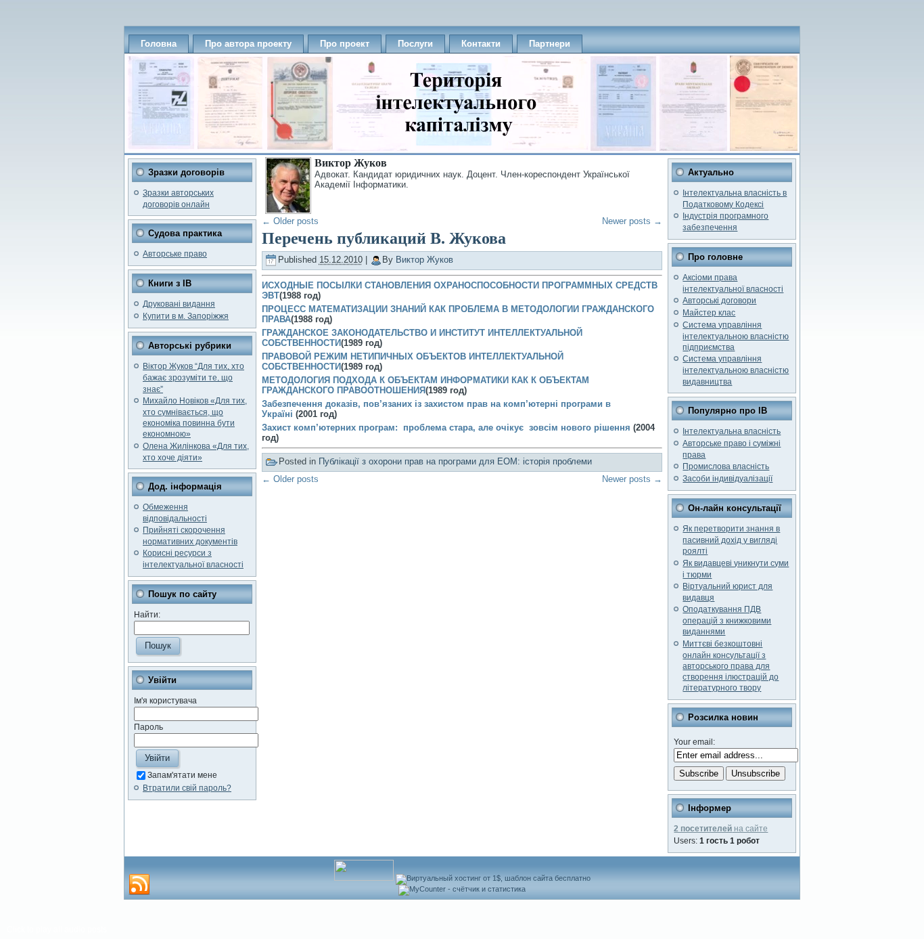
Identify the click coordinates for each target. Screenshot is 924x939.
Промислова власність (726, 466)
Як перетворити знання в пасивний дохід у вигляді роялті (731, 540)
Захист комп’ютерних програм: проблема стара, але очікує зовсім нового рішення (447, 427)
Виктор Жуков (424, 260)
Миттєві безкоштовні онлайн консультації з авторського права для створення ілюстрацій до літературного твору (731, 666)
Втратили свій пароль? (187, 788)
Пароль (148, 727)
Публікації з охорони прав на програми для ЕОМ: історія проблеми (455, 461)
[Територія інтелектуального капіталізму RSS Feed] (139, 885)
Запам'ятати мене (182, 775)
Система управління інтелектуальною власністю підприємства (736, 336)
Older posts (290, 221)
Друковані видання (179, 304)
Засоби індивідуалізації (727, 478)
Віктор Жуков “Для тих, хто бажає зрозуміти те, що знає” (193, 377)
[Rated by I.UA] (364, 878)
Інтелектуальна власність (732, 431)
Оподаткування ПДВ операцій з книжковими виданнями (727, 620)
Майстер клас (709, 313)
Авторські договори (719, 300)
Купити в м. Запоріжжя (186, 316)
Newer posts (632, 221)
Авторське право (175, 254)
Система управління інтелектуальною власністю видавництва (736, 370)
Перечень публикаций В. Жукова (384, 238)
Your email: (694, 742)
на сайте (721, 828)
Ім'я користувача (165, 700)
